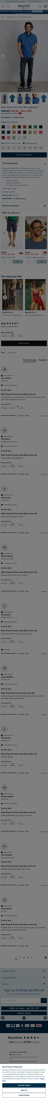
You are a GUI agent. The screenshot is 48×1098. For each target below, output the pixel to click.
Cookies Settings (23, 1095)
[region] (24, 1081)
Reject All (24, 1090)
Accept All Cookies (24, 1085)
